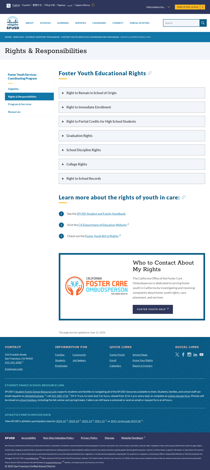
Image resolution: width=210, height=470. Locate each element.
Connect (117, 22)
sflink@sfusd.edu (34, 395)
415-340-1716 (60, 395)
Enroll (113, 360)
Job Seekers (79, 360)
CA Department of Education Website (102, 225)
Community (79, 354)
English (16, 5)
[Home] (13, 23)
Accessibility (28, 437)
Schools (45, 22)
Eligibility (13, 88)
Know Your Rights (143, 360)
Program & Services (19, 104)
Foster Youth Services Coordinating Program (90, 37)
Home (8, 37)
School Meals (140, 354)
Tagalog (61, 5)
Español (26, 5)
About (29, 22)
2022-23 (87, 421)
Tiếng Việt (49, 5)
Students (60, 360)
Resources (14, 111)
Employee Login (188, 7)
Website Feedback (132, 437)
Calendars (99, 22)
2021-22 (100, 421)
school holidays (28, 399)
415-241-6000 (13, 362)
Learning (63, 22)
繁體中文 (37, 5)
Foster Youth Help (151, 309)
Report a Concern (142, 365)
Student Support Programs (43, 37)
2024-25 (61, 421)
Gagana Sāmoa (82, 5)
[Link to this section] (149, 73)
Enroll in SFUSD (139, 22)
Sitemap (109, 437)
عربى (70, 5)
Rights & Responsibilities (22, 96)
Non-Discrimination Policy (58, 437)
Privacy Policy (89, 437)
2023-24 (74, 421)
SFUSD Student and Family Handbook (101, 213)
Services (80, 22)
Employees (61, 365)
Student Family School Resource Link (36, 391)
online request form (179, 395)
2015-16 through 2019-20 (126, 421)
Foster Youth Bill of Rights (101, 236)
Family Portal (117, 354)
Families (59, 354)
